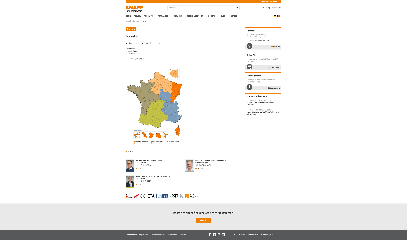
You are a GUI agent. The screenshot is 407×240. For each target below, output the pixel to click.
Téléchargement (274, 88)
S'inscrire (203, 220)
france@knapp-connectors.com (258, 40)
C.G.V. (234, 235)
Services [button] (178, 16)
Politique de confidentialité (248, 235)
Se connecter (276, 8)
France (144, 21)
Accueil (137, 16)
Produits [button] (148, 16)
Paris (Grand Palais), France (263, 113)
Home (128, 16)
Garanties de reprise (158, 235)
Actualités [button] (163, 16)
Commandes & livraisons (177, 235)
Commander (275, 67)
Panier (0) (266, 8)
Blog (223, 16)
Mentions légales (267, 235)
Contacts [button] (233, 16)
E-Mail (130, 151)
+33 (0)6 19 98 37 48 (143, 165)
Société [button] (212, 16)
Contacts (136, 21)
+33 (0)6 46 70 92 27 (143, 181)
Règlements (143, 235)
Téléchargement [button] (195, 16)
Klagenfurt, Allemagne (260, 103)
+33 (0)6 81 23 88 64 (203, 165)
